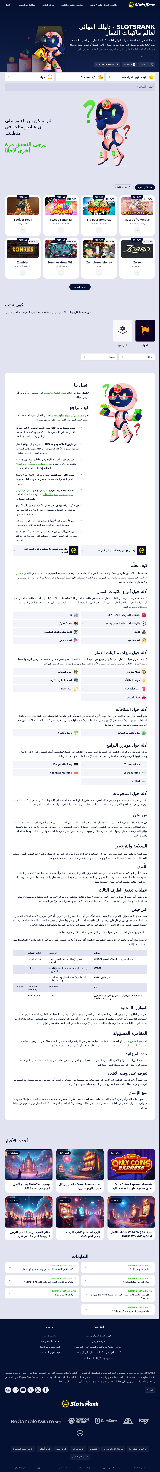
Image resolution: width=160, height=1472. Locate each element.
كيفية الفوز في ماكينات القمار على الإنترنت (98, 1352)
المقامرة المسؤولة (137, 1041)
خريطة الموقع (20, 1467)
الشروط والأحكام (138, 1467)
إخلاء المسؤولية (83, 1467)
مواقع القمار (48, 4)
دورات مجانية (45, 463)
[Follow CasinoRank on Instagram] (38, 1390)
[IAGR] (144, 1421)
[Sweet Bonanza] (61, 215)
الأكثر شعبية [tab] (143, 187)
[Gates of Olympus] (137, 215)
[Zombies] (23, 258)
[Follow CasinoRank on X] (31, 1390)
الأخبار (8, 4)
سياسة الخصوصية (49, 1341)
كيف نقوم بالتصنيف (50, 1352)
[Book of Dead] (23, 215)
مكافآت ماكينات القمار (72, 4)
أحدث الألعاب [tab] (121, 187)
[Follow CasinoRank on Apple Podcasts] (8, 1390)
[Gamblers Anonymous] (127, 1421)
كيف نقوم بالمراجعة (49, 1346)
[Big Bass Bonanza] (99, 215)
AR (150, 1389)
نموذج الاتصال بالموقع (55, 392)
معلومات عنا (49, 1335)
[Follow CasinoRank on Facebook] (45, 1390)
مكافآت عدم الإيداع (25, 463)
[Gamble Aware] (36, 1421)
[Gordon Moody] (78, 1421)
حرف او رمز (97, 1341)
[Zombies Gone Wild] (61, 258)
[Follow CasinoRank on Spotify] (15, 1390)
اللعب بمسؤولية (41, 1467)
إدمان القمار (62, 1467)
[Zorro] (137, 258)
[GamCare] (105, 1421)
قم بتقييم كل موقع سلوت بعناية (67, 415)
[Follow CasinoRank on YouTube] (23, 1390)
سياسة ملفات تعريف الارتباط (110, 1467)
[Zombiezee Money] (99, 258)
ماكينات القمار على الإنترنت (103, 4)
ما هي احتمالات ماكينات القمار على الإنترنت (97, 1346)
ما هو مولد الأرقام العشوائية (98, 1358)
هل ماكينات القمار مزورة (98, 1335)
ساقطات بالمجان (26, 4)
